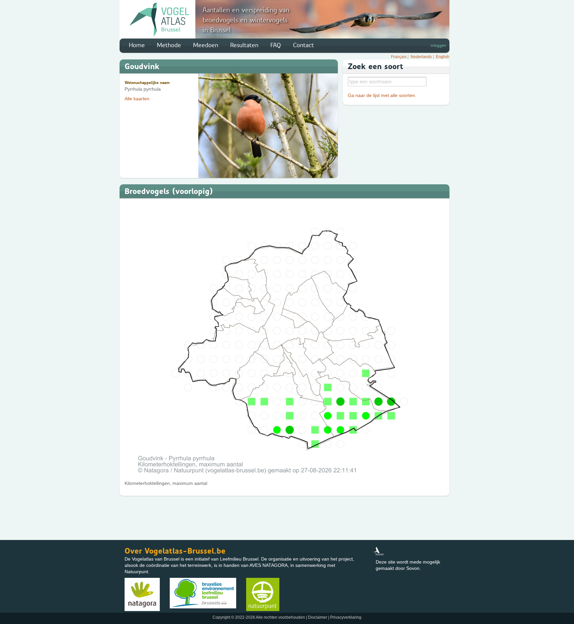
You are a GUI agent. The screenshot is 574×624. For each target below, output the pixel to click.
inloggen (438, 45)
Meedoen (205, 45)
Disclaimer (317, 617)
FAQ (275, 45)
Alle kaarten (137, 98)
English (442, 56)
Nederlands (421, 56)
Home (137, 45)
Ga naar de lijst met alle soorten (381, 95)
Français (399, 56)
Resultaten (244, 45)
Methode (169, 45)
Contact (303, 45)
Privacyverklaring (345, 617)
